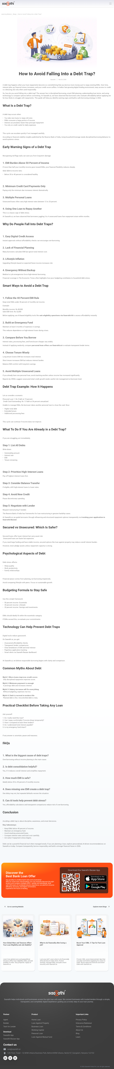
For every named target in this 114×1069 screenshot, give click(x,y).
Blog (77, 1033)
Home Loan (36, 1020)
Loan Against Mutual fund (42, 1037)
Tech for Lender (9, 1027)
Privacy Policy (81, 1020)
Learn (78, 1037)
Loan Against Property (40, 1023)
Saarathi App (8, 1035)
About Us (79, 1030)
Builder (6, 1023)
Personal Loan (37, 1033)
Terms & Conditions (83, 1027)
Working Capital (38, 1030)
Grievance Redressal (84, 1023)
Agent (5, 1020)
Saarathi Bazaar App (11, 1039)
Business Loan (37, 1027)
